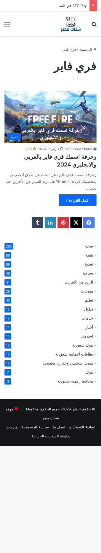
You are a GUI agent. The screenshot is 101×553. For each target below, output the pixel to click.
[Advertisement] (50, 89)
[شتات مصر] (70, 23)
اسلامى (87, 336)
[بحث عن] (94, 26)
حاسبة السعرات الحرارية (51, 436)
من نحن (12, 427)
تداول (88, 309)
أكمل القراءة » (77, 200)
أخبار (89, 327)
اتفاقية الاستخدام (82, 427)
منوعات (87, 291)
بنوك (89, 372)
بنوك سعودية (82, 345)
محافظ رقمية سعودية (75, 381)
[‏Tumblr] (37, 222)
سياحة (88, 273)
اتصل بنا (59, 427)
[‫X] (76, 222)
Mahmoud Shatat (78, 149)
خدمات (87, 318)
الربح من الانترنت (79, 282)
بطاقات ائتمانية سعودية (74, 354)
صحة (89, 246)
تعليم (89, 300)
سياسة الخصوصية (35, 427)
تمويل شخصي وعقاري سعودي (68, 363)
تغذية (89, 264)
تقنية (89, 255)
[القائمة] (7, 26)
